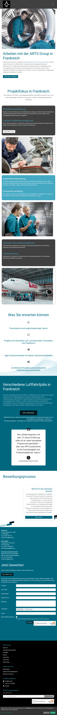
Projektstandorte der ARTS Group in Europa (35, 62)
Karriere (5, 655)
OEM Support (6, 669)
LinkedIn (7, 686)
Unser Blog (6, 657)
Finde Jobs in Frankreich (10, 76)
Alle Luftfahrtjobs (28, 413)
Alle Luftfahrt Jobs (9, 131)
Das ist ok (53, 712)
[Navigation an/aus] (52, 4)
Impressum (6, 659)
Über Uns (5, 647)
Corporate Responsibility (9, 650)
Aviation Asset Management (10, 671)
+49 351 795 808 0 (10, 683)
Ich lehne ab (46, 712)
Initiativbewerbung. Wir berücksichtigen (16, 419)
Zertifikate (5, 652)
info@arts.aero (9, 681)
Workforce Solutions (8, 674)
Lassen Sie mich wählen (6, 712)
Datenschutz (6, 662)
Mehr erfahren (38, 517)
